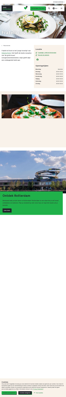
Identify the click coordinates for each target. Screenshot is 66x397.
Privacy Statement (38, 389)
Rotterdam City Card (38, 8)
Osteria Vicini (6, 53)
